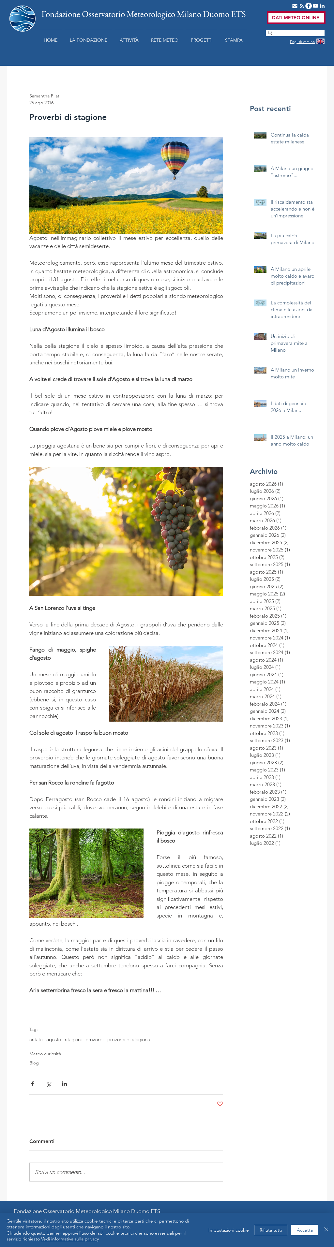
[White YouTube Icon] (315, 6)
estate (35, 1040)
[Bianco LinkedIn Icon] (322, 6)
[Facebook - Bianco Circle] (308, 6)
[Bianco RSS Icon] (301, 6)
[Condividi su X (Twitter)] (48, 1084)
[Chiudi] (326, 1230)
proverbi (94, 1040)
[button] (89, 37)
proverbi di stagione (128, 1040)
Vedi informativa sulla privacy (70, 1239)
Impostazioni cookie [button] (228, 1230)
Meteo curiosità (45, 1054)
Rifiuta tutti (271, 1230)
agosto (53, 1040)
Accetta (305, 1230)
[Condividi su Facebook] (32, 1084)
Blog (34, 1063)
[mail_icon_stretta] (295, 6)
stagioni (73, 1040)
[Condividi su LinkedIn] (64, 1084)
